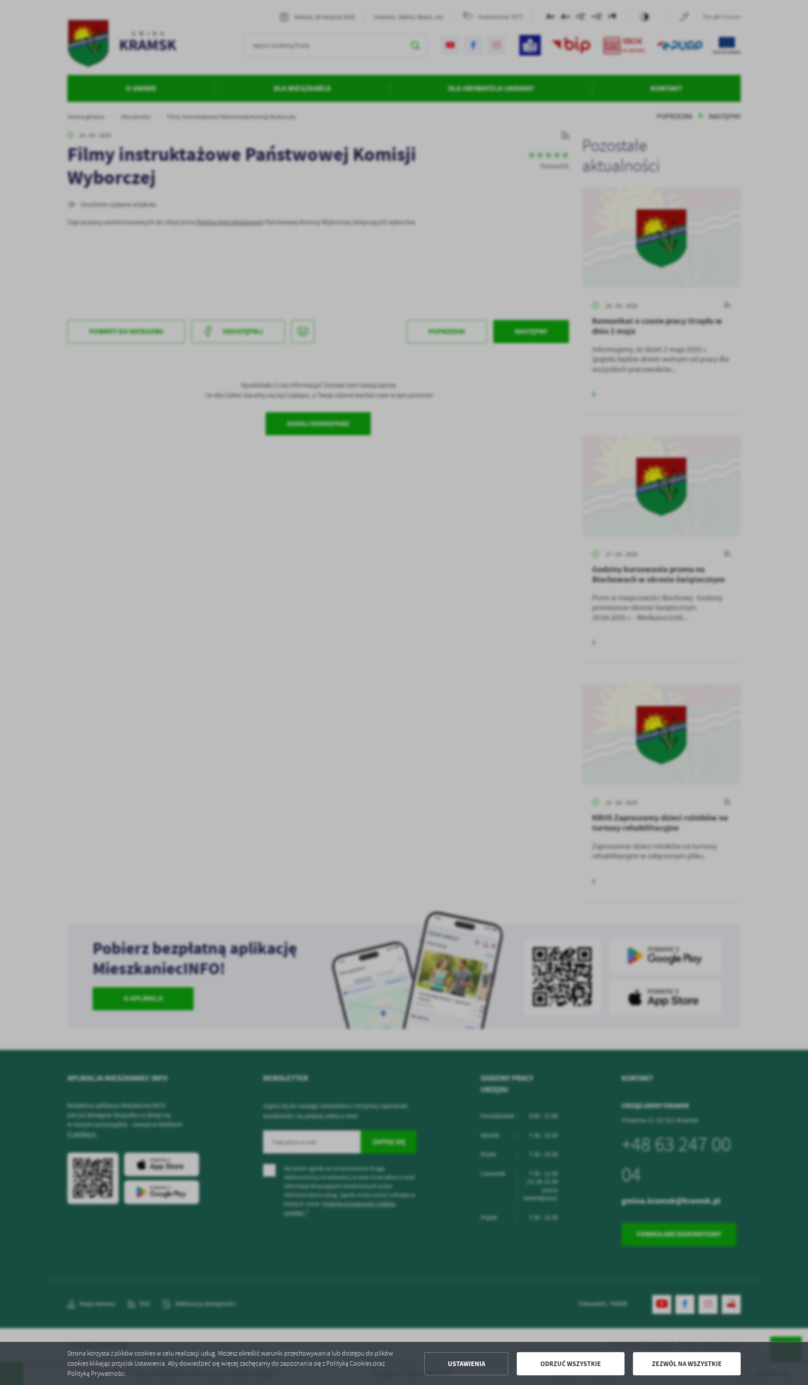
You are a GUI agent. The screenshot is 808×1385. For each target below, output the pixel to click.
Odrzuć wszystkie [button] (570, 1363)
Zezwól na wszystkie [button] (687, 1363)
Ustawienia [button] (466, 1363)
